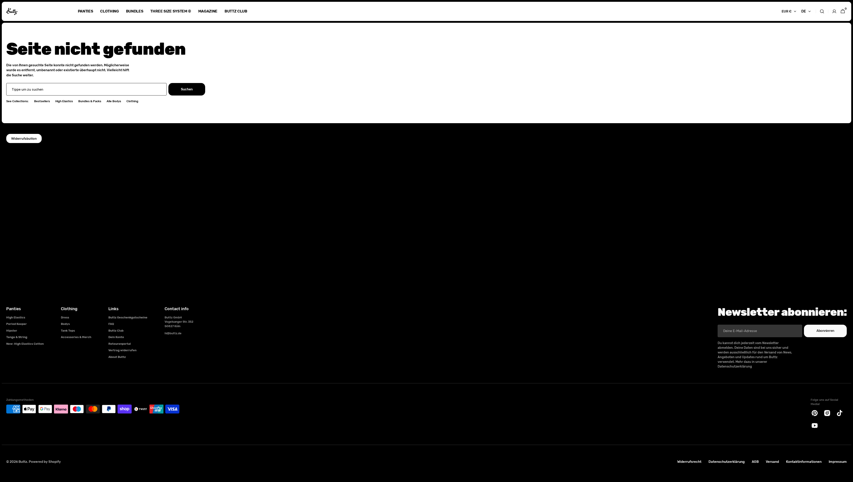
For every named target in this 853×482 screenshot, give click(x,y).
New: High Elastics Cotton (25, 343)
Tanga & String (16, 337)
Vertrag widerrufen (122, 350)
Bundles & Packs (89, 101)
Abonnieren (825, 331)
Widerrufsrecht (689, 462)
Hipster (11, 330)
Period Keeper (16, 324)
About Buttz (117, 357)
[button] (822, 11)
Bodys (65, 324)
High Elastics (64, 101)
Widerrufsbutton (24, 138)
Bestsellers (42, 101)
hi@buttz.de (173, 333)
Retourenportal (119, 343)
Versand (772, 462)
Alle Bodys (114, 101)
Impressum (838, 462)
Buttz (23, 462)
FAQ (111, 324)
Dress (65, 317)
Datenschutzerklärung (726, 462)
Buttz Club (116, 330)
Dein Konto (116, 337)
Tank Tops (68, 330)
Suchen (187, 89)
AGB (755, 462)
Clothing (132, 101)
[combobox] (86, 89)
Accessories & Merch (76, 337)
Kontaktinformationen (804, 462)
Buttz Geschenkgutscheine (127, 317)
